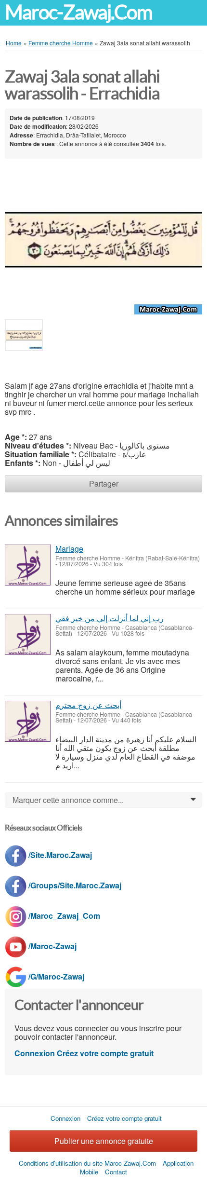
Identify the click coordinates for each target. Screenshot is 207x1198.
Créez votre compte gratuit (105, 1053)
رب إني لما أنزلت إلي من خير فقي (109, 618)
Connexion (34, 1053)
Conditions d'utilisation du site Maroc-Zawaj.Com (87, 1163)
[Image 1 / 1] (103, 239)
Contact (116, 1171)
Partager (103, 483)
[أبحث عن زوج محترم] (28, 721)
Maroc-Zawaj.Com (78, 12)
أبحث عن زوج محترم (88, 704)
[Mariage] (28, 565)
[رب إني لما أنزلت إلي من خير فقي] (28, 634)
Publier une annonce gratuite (103, 1140)
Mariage (69, 548)
